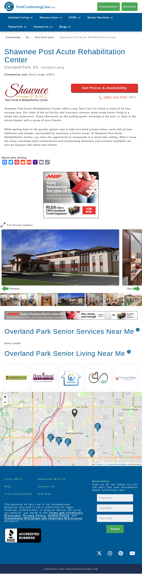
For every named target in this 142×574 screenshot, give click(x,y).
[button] (74, 413)
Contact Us (46, 486)
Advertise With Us (52, 478)
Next (132, 288)
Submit (115, 528)
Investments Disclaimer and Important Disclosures (43, 518)
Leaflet (98, 464)
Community (13, 37)
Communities (108, 6)
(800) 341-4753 (115, 97)
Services (129, 6)
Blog (7, 486)
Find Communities (18, 493)
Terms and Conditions (66, 512)
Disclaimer (12, 515)
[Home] (29, 6)
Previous (10, 288)
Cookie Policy (58, 515)
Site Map (44, 493)
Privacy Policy (34, 515)
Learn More (13, 478)
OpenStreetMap (117, 464)
